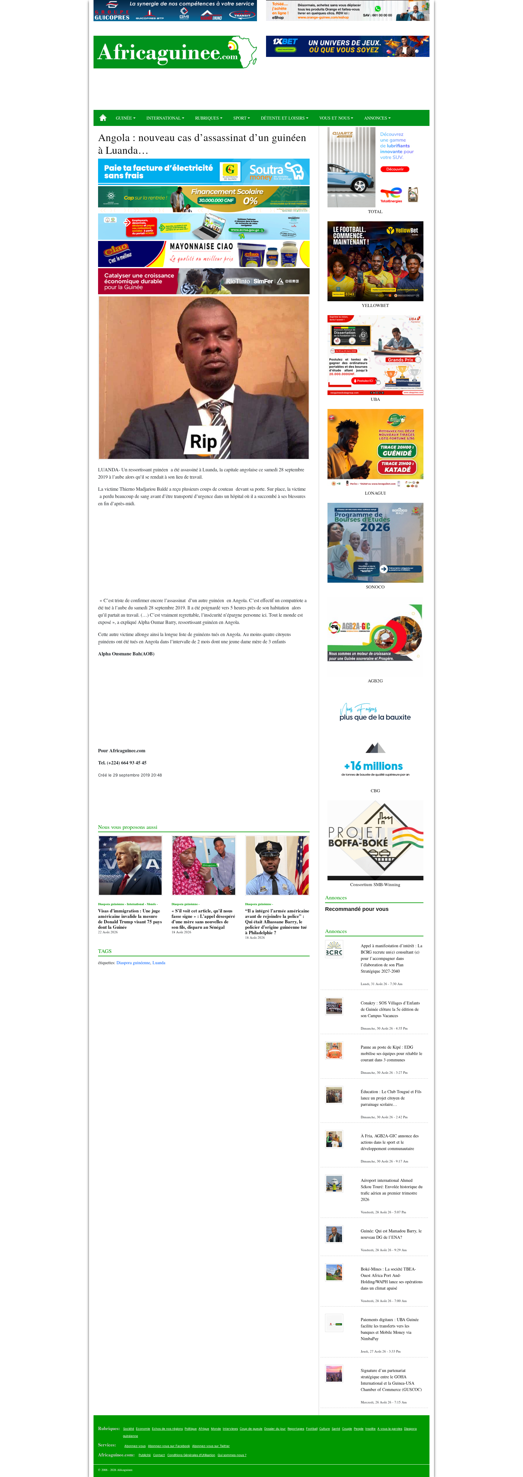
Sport (240, 118)
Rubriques (207, 118)
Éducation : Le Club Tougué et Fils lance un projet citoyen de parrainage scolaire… (391, 1098)
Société (128, 1428)
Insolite (370, 1428)
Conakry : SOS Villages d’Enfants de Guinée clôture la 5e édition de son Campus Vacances (390, 1009)
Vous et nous (334, 118)
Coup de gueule (251, 1428)
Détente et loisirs (283, 118)
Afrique (204, 1428)
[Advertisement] (261, 91)
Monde (216, 1428)
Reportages (296, 1428)
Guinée (124, 118)
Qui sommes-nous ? (232, 1455)
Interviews (230, 1428)
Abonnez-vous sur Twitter (211, 1446)
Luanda (159, 962)
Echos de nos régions (167, 1428)
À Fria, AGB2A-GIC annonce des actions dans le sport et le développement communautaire (390, 1142)
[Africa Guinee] (175, 52)
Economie (143, 1428)
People (358, 1428)
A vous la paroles (389, 1428)
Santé (336, 1428)
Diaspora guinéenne (133, 962)
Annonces (375, 118)
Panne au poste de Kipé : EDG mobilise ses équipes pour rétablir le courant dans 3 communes (391, 1053)
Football (311, 1428)
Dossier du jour (275, 1428)
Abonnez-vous (135, 1446)
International (163, 118)
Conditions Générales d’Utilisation (191, 1455)
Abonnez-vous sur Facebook (169, 1446)
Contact (159, 1455)
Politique (191, 1428)
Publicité (145, 1455)
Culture (324, 1428)
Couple (347, 1428)
